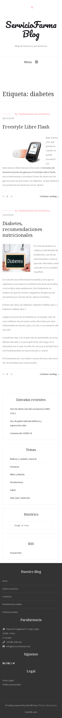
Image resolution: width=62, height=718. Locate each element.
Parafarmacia (16, 482)
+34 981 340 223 (13, 642)
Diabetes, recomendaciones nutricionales (22, 229)
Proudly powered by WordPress (21, 705)
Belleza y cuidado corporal (23, 458)
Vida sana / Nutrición (20, 497)
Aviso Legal (8, 680)
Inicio (5, 580)
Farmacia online (10, 612)
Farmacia (14, 466)
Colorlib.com (31, 712)
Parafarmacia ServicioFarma (33, 114)
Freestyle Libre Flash (25, 127)
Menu (28, 62)
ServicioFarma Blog (31, 29)
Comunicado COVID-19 (21, 433)
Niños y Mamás (17, 474)
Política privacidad (11, 684)
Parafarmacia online (12, 604)
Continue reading (50, 197)
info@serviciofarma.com (18, 646)
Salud (13, 490)
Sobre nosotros (10, 588)
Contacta (6, 596)
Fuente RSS (15, 552)
